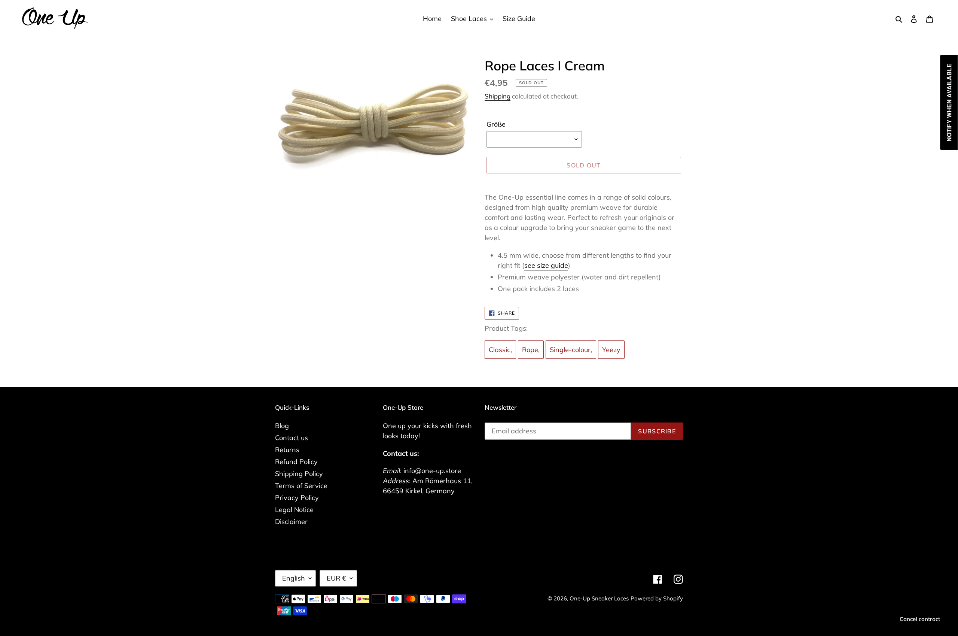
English (293, 578)
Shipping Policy (299, 473)
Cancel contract (920, 619)
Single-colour (570, 349)
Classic (499, 349)
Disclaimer (291, 521)
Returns (287, 449)
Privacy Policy (297, 497)
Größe (496, 124)
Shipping (497, 96)
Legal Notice (294, 509)
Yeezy (611, 349)
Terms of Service (301, 485)
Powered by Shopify (657, 598)
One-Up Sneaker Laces (599, 598)
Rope (530, 349)
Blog (282, 425)
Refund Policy (296, 461)
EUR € (336, 578)
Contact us (291, 437)
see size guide (546, 265)
